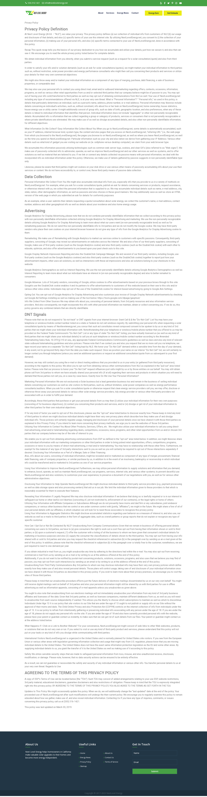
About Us (108, 753)
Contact (135, 13)
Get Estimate (172, 13)
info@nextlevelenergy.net (56, 3)
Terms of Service (111, 762)
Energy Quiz (154, 13)
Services (110, 13)
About (100, 13)
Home (82, 753)
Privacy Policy (85, 762)
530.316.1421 (34, 3)
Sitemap (83, 766)
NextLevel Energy (114, 793)
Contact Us (109, 757)
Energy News (123, 13)
